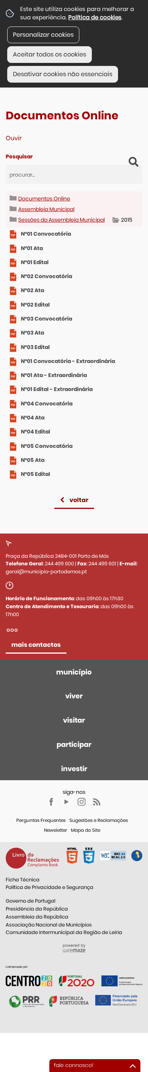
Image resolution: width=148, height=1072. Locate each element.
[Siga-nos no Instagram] (81, 802)
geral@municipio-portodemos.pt (46, 571)
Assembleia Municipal (46, 209)
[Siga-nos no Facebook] (51, 802)
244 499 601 (102, 563)
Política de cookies (94, 17)
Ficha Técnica (22, 879)
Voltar (78, 500)
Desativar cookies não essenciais (62, 74)
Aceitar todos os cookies (49, 54)
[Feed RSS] (96, 802)
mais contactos (36, 644)
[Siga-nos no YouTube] (66, 802)
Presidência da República (37, 908)
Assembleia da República (37, 916)
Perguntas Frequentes (41, 820)
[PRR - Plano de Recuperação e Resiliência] (74, 976)
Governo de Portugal (30, 901)
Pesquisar (19, 156)
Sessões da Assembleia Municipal (61, 219)
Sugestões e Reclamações (98, 820)
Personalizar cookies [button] (43, 34)
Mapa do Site (85, 830)
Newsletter (55, 830)
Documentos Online (44, 198)
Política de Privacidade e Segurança (49, 887)
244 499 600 (59, 563)
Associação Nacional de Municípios (49, 924)
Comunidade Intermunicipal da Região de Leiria (64, 932)
